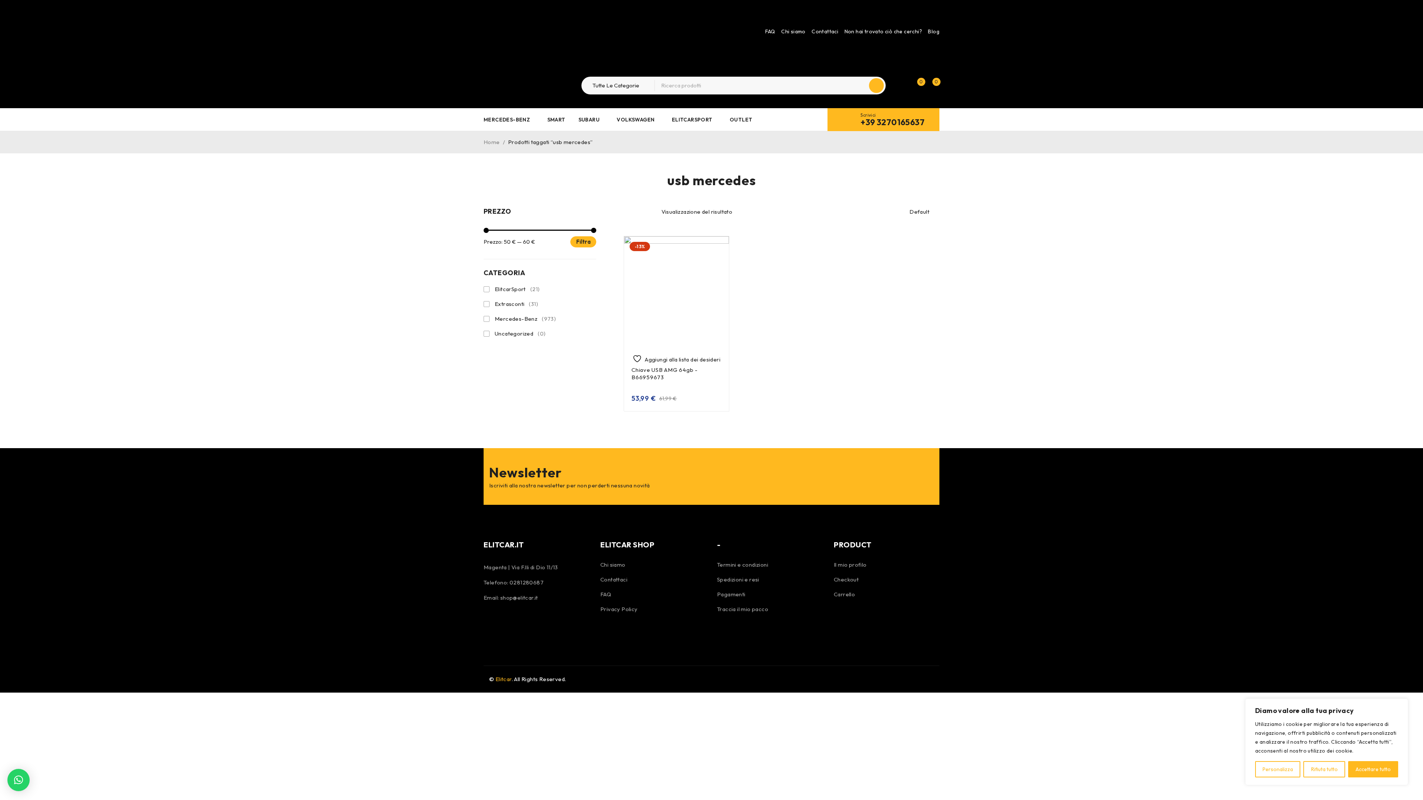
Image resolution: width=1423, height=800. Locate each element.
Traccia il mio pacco (742, 609)
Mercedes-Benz (525, 318)
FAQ (770, 31)
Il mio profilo (850, 564)
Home (492, 142)
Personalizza (1278, 769)
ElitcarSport (517, 289)
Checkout (846, 579)
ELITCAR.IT (504, 544)
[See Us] (510, 622)
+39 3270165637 (892, 122)
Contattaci (825, 31)
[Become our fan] (491, 622)
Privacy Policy (619, 609)
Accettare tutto (1373, 769)
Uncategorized (520, 333)
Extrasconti (516, 303)
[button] (18, 780)
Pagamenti (731, 594)
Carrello (844, 594)
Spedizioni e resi (738, 579)
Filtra (583, 241)
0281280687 (527, 582)
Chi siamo (793, 31)
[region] (1326, 742)
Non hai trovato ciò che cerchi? (883, 31)
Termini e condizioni (742, 564)
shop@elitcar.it (519, 597)
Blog (933, 31)
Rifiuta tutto (1324, 769)
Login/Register (901, 85)
